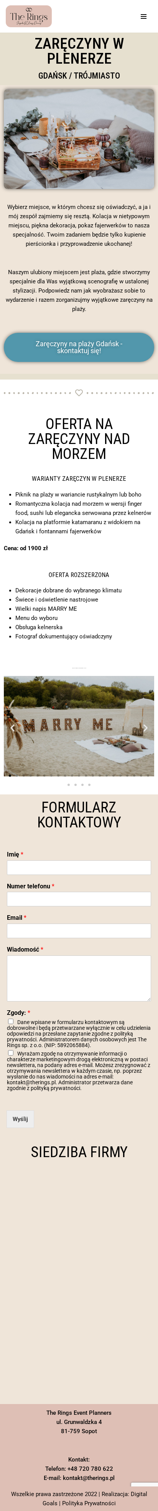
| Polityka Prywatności (87, 1503)
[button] (12, 727)
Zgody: (18, 1012)
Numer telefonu (30, 886)
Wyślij (20, 1119)
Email (16, 917)
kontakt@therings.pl (89, 1478)
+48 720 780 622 (90, 1468)
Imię (15, 854)
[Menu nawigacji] (143, 16)
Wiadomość (25, 949)
